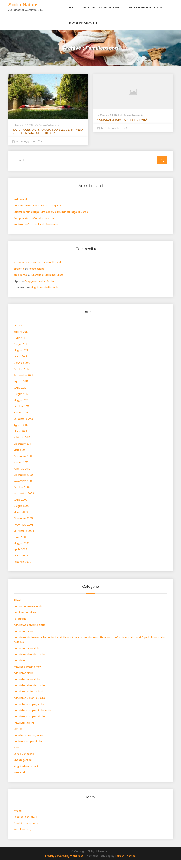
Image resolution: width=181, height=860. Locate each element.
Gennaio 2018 (22, 363)
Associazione (37, 268)
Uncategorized (23, 760)
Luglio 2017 (20, 387)
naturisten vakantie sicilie (29, 698)
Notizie (18, 729)
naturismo (20, 660)
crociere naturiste (25, 612)
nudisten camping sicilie (28, 735)
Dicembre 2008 (23, 518)
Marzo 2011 (20, 450)
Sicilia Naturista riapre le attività (122, 119)
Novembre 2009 (23, 481)
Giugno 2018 (21, 344)
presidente (20, 275)
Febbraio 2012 (22, 437)
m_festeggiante (25, 141)
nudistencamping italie (28, 741)
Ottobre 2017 (22, 369)
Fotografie (20, 618)
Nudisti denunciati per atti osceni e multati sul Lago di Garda (51, 212)
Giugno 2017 (21, 394)
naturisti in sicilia (24, 722)
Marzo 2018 (20, 356)
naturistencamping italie (29, 704)
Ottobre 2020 (22, 325)
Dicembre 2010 (23, 456)
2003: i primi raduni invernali (102, 7)
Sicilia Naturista (25, 4)
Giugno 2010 (21, 462)
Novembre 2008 (23, 524)
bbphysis (19, 268)
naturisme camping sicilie (29, 625)
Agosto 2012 (21, 425)
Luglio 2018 (20, 338)
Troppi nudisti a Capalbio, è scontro (35, 218)
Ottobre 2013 (21, 406)
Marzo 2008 (21, 555)
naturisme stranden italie (29, 654)
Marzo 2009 (21, 512)
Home (72, 7)
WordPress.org (22, 829)
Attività (18, 600)
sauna (17, 747)
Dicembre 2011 (22, 443)
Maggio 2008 (22, 543)
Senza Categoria (49, 125)
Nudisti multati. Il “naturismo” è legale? (37, 205)
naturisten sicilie (24, 673)
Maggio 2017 (21, 400)
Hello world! (20, 199)
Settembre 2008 (24, 531)
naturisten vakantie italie (29, 691)
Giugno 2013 (21, 412)
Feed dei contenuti (25, 817)
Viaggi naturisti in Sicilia (39, 281)
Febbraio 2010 (22, 468)
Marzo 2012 (20, 431)
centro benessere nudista (29, 606)
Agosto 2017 (21, 381)
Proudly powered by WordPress (64, 856)
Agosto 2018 (21, 332)
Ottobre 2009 (22, 487)
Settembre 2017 (23, 375)
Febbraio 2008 (22, 562)
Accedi (18, 810)
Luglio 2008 (20, 537)
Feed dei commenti (26, 823)
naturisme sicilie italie (27, 648)
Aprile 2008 (20, 549)
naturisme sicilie (24, 631)
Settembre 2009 (24, 493)
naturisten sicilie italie (27, 679)
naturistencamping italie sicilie (32, 710)
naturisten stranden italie (29, 685)
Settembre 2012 (23, 419)
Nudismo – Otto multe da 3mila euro (36, 224)
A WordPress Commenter (29, 262)
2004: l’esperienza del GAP (145, 7)
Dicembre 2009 (23, 475)
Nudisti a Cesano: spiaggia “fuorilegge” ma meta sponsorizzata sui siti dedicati (47, 131)
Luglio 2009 (20, 500)
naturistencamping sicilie (29, 716)
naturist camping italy (27, 667)
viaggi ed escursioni (26, 766)
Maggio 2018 (21, 350)
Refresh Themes (125, 856)
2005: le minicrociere (82, 22)
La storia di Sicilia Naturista (47, 275)
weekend (19, 772)
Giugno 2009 (21, 506)
